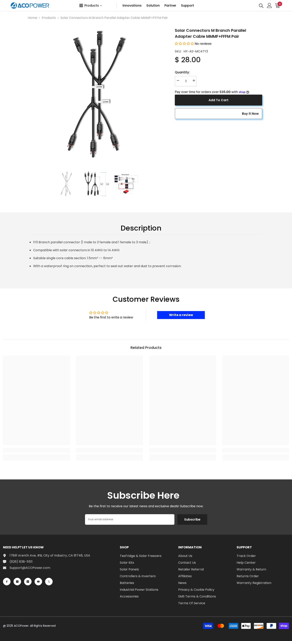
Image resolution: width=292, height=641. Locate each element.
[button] (184, 43)
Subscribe (192, 519)
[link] (36, 450)
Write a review (181, 315)
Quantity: (182, 72)
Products (49, 18)
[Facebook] (7, 581)
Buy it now (250, 113)
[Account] (269, 5)
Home (32, 18)
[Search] (261, 5)
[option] (96, 94)
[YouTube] (38, 581)
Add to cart (218, 100)
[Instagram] (17, 581)
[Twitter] (49, 581)
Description (141, 228)
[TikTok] (28, 581)
